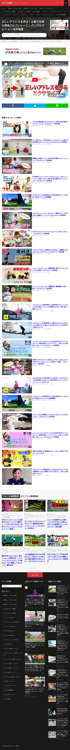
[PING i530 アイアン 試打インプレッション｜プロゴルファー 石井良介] (52, 617)
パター (38, 14)
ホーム (3, 8)
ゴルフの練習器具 (6, 517)
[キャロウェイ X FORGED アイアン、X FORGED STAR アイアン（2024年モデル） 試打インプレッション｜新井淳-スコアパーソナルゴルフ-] (52, 643)
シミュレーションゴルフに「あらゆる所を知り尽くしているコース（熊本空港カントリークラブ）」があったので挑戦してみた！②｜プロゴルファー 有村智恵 (50, 343)
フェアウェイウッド (56, 11)
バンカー (31, 14)
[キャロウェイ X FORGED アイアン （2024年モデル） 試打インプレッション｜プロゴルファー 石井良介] (52, 658)
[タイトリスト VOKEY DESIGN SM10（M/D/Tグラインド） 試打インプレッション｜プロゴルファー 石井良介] (52, 698)
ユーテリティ (6, 14)
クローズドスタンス (14, 551)
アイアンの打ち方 (8, 631)
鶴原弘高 (7, 551)
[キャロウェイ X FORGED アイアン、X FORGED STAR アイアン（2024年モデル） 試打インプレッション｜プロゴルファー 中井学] (52, 602)
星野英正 (55, 550)
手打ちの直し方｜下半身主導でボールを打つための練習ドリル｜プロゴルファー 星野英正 (57, 558)
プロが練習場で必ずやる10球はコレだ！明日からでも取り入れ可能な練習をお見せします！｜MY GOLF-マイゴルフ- (35, 558)
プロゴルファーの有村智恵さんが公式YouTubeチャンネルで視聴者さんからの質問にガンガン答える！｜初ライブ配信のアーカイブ (50, 471)
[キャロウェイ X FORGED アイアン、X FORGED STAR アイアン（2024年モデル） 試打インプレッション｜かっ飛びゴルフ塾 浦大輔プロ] (52, 628)
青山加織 (63, 517)
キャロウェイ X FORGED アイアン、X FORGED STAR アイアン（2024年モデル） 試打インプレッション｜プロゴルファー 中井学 (62, 604)
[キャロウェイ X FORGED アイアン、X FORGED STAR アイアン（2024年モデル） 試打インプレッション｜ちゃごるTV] (52, 588)
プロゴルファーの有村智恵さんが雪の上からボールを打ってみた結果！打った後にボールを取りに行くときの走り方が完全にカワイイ (50, 325)
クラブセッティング (48, 14)
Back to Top (35, 575)
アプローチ (23, 14)
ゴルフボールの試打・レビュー (12, 676)
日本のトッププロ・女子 (46, 8)
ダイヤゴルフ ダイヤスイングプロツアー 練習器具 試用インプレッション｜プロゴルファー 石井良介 (35, 525)
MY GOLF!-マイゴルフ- (32, 551)
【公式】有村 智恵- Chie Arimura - (32, 35)
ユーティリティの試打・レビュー (12, 659)
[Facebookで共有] (13, 105)
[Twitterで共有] (35, 105)
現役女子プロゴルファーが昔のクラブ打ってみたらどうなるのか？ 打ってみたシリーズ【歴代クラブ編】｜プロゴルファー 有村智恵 (50, 361)
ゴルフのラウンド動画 (9, 11)
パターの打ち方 (8, 644)
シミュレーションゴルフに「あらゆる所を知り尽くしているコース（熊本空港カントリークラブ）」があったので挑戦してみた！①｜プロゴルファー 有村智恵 (50, 435)
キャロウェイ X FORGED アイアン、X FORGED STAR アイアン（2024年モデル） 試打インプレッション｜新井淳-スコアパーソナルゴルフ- (62, 645)
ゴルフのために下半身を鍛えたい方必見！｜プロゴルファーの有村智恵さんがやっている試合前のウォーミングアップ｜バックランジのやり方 (50, 380)
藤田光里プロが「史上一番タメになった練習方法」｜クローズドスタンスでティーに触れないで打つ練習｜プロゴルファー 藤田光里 (12, 560)
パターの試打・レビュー (10, 672)
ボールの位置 (62, 515)
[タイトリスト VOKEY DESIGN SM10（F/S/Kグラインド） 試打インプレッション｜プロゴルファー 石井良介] (52, 722)
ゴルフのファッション (9, 694)
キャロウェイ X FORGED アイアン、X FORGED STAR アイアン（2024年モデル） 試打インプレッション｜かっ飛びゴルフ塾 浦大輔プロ (62, 629)
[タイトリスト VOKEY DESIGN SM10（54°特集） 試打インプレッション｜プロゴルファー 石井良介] (52, 686)
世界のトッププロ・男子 (14, 8)
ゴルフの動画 (15, 746)
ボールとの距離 (56, 517)
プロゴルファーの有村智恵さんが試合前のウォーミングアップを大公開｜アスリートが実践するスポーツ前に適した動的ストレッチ (50, 307)
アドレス (6, 35)
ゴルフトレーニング (13, 35)
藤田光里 (5, 550)
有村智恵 (21, 35)
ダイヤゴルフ (33, 517)
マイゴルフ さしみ (30, 550)
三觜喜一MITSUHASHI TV (9, 515)
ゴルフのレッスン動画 (24, 11)
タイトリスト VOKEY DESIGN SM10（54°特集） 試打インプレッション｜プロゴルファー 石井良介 (62, 686)
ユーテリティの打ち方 (9, 626)
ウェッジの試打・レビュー (11, 668)
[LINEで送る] (57, 105)
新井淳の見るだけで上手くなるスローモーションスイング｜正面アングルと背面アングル (34, 625)
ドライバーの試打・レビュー (11, 648)
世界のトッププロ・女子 (30, 8)
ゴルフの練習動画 (61, 14)
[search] (20, 586)
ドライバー (45, 11)
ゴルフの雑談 (36, 11)
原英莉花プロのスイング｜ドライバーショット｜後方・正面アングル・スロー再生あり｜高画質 (34, 645)
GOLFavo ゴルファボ (53, 515)
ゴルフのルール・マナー (10, 685)
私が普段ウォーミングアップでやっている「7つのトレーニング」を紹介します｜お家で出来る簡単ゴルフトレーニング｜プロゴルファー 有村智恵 (50, 178)
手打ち (50, 550)
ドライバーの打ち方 (9, 617)
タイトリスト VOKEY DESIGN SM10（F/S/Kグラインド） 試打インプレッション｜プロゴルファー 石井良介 (62, 722)
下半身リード (60, 550)
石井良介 (37, 515)
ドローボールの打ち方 (13, 550)
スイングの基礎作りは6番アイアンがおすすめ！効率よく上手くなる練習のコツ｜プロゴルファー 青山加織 (57, 523)
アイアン (15, 14)
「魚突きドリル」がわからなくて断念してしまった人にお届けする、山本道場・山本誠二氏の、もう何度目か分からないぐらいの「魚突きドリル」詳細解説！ (34, 602)
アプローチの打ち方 (47, 253)
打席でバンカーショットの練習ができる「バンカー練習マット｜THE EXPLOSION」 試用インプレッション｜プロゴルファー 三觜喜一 (12, 524)
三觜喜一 (18, 515)
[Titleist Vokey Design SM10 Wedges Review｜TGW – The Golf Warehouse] (52, 711)
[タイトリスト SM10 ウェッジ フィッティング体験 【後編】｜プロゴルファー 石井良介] (52, 734)
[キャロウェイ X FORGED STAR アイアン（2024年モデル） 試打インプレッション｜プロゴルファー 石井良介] (52, 672)
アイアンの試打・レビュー (11, 663)
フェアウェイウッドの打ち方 (11, 622)
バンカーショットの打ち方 (11, 639)
